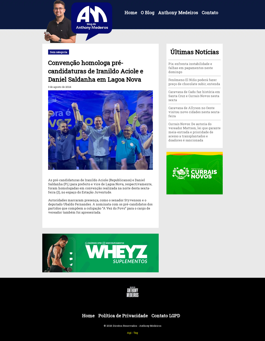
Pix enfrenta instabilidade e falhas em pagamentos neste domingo (190, 68)
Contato (210, 12)
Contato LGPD (166, 315)
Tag (135, 332)
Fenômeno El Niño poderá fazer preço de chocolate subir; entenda (194, 82)
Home (131, 12)
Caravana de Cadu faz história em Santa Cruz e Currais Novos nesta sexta (194, 96)
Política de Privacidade (123, 315)
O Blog (147, 12)
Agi (129, 332)
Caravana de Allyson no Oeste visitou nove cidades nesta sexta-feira (194, 112)
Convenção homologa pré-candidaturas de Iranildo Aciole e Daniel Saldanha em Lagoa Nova (95, 70)
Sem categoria (58, 52)
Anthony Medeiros (178, 12)
